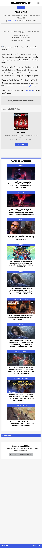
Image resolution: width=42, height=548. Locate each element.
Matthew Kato (12, 21)
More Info (21, 145)
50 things (29, 90)
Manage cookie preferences (21, 455)
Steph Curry (31, 86)
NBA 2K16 (21, 132)
